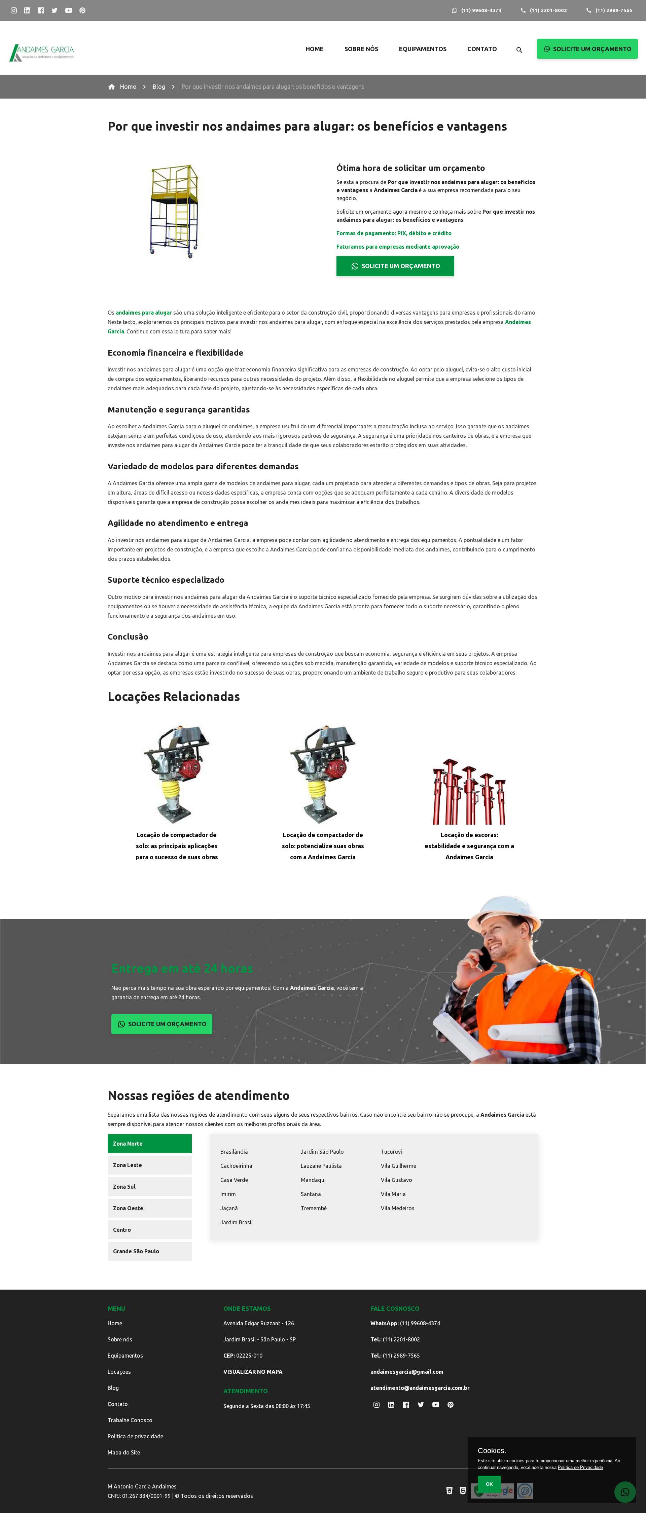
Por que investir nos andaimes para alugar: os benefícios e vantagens (272, 86)
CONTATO (482, 48)
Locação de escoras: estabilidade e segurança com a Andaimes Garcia (469, 845)
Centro (122, 1230)
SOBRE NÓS (361, 48)
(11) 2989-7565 (614, 10)
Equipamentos (125, 1356)
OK (489, 1484)
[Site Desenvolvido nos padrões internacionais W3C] (449, 1490)
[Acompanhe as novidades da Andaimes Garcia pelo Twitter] (54, 10)
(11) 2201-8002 (548, 10)
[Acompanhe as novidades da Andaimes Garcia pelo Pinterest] (82, 10)
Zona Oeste (128, 1208)
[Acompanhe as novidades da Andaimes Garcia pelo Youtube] (68, 10)
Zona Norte (128, 1144)
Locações (119, 1372)
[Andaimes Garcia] (41, 66)
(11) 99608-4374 (481, 10)
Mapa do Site (124, 1452)
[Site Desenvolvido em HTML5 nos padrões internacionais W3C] (463, 1490)
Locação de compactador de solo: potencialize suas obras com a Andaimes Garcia (323, 845)
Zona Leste (127, 1165)
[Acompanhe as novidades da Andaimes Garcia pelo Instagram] (13, 10)
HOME (315, 48)
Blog (158, 86)
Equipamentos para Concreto (442, 115)
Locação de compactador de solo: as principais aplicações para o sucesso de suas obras (177, 845)
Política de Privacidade (580, 1467)
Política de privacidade (135, 1436)
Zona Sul (124, 1187)
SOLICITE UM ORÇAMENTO (592, 48)
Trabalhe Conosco (130, 1420)
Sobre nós (120, 1339)
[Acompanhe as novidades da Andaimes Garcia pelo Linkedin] (27, 10)
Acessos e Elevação (442, 60)
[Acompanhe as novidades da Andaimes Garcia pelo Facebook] (40, 10)
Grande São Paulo (136, 1251)
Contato (118, 1404)
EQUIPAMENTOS (422, 48)
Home (128, 86)
